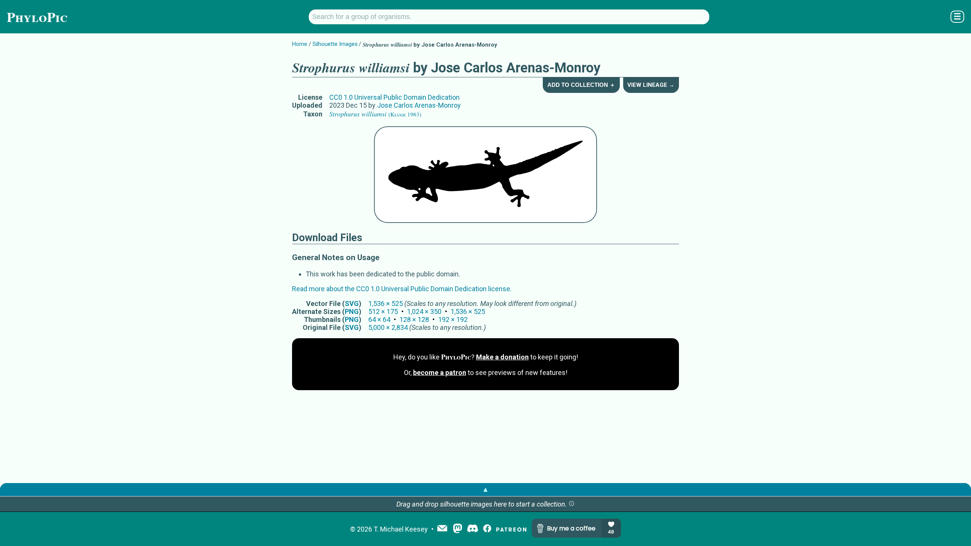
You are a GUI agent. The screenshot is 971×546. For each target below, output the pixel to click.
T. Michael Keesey (401, 529)
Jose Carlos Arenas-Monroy (419, 105)
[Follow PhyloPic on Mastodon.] (457, 529)
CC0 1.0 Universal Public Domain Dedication (394, 97)
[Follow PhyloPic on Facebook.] (487, 529)
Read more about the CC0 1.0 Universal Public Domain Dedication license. (402, 289)
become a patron (439, 373)
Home (299, 44)
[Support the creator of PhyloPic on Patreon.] (511, 529)
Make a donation (502, 357)
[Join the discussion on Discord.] (472, 529)
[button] (572, 504)
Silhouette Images (335, 44)
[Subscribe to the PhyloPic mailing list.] (442, 529)
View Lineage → (650, 85)
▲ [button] (485, 489)
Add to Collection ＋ (581, 85)
